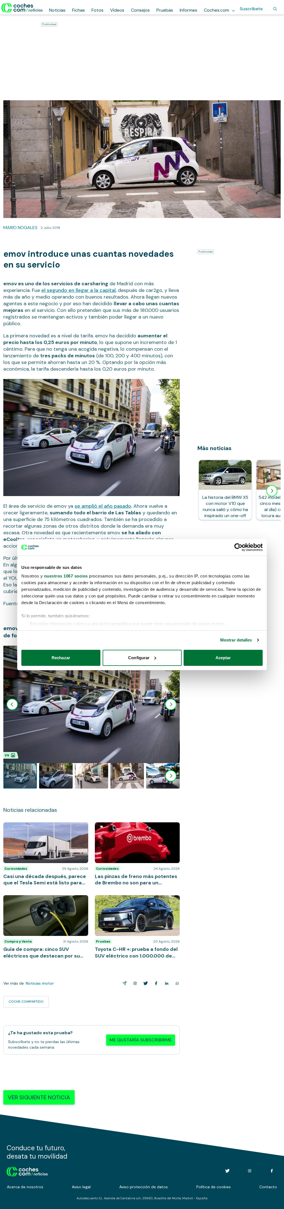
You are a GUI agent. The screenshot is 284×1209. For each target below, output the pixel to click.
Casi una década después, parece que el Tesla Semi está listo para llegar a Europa (44, 827)
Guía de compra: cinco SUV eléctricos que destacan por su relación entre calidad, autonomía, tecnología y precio (43, 903)
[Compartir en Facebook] (155, 983)
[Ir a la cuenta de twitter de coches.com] (227, 1170)
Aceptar (223, 657)
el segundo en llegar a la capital (78, 290)
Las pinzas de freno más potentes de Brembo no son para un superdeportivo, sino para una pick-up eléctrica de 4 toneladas (135, 833)
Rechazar (61, 657)
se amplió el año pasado (103, 506)
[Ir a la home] (22, 8)
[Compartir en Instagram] (134, 983)
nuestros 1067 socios (66, 576)
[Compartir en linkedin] (165, 983)
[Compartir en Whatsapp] (176, 983)
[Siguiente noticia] (271, 490)
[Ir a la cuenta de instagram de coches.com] (249, 1170)
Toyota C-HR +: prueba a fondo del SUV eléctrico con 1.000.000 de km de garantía (135, 903)
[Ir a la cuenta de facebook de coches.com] (271, 1170)
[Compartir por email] (123, 983)
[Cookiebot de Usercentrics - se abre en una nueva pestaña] (238, 547)
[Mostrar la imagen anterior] (12, 704)
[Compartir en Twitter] (144, 983)
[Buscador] (275, 8)
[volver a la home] (27, 1171)
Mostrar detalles (236, 640)
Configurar (138, 657)
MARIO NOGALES (20, 227)
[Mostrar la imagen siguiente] (170, 704)
